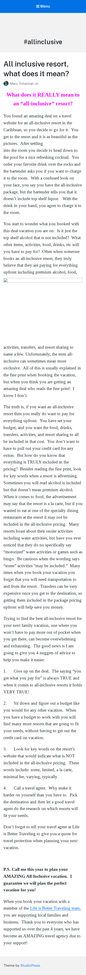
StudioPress (30, 965)
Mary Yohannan (22, 83)
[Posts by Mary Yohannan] (6, 83)
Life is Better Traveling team (55, 908)
